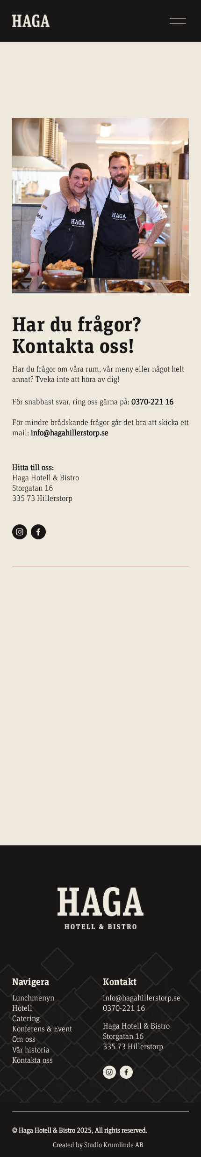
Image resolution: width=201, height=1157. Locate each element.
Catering (26, 1019)
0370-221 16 (124, 1008)
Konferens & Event (42, 1029)
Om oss (24, 1039)
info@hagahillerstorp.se (141, 998)
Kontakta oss (32, 1060)
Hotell (22, 1008)
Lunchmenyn (33, 998)
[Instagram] (19, 531)
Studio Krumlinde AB (114, 1145)
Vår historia (31, 1050)
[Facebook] (38, 531)
